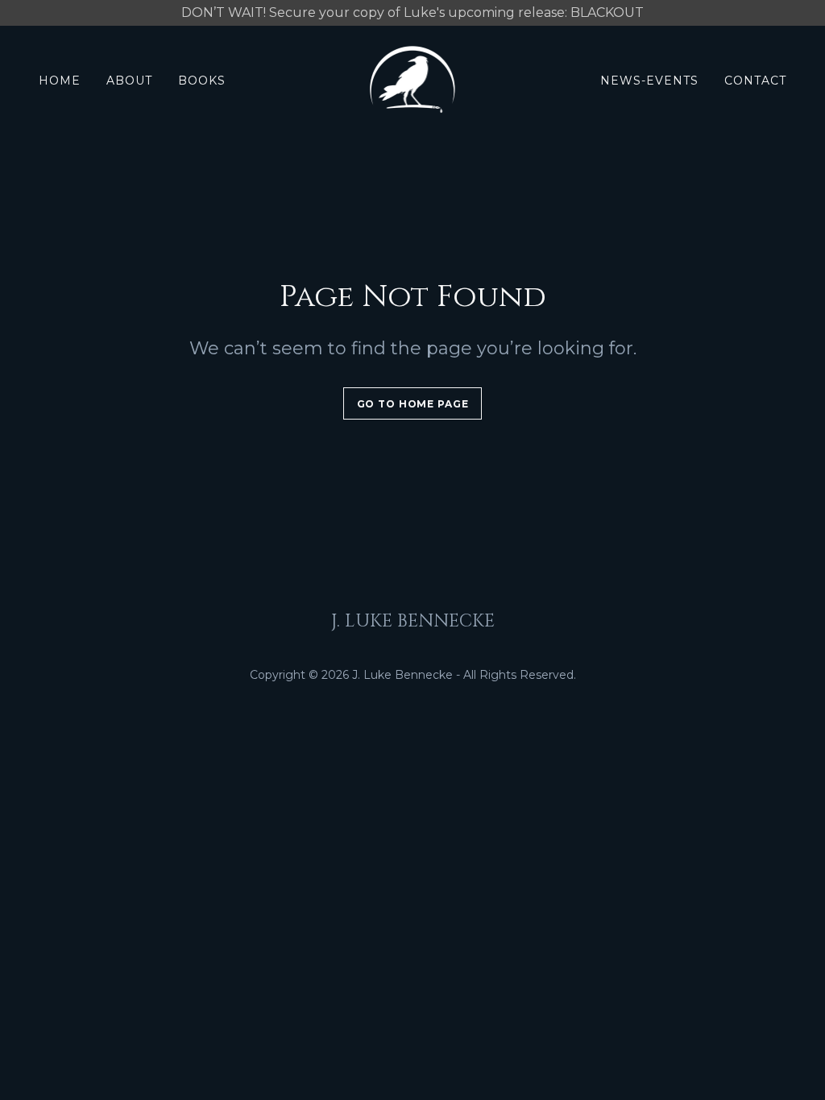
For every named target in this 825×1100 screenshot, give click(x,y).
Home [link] (60, 80)
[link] (413, 79)
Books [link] (202, 80)
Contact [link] (755, 80)
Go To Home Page (413, 404)
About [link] (129, 80)
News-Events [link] (649, 80)
